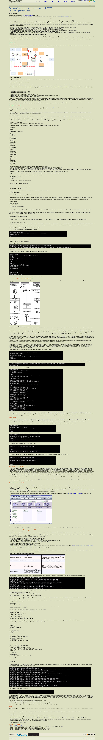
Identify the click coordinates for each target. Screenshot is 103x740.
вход (84, 0)
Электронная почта (26, 5)
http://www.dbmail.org (50, 107)
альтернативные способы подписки (64, 16)
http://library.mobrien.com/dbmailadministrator (74, 493)
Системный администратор (28, 15)
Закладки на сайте (12, 738)
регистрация (87, 0)
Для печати (92, 5)
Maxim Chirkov (91, 738)
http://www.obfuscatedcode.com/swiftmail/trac (36, 526)
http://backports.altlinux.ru (68, 116)
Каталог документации (13, 5)
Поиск (72, 1)
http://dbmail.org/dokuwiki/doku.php (16, 725)
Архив (88, 5)
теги (74, 1)
